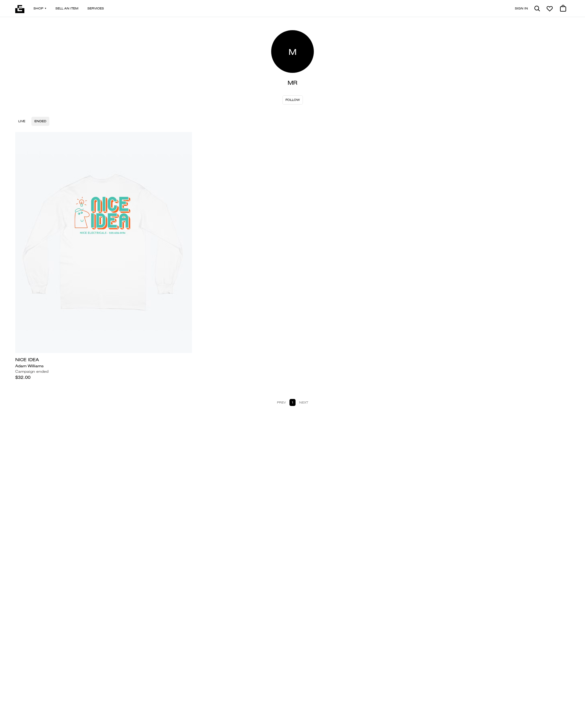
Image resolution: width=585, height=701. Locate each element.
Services (95, 8)
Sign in (521, 8)
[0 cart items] (563, 8)
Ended (40, 121)
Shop (38, 8)
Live (21, 121)
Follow (292, 100)
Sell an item (66, 8)
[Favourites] (549, 8)
